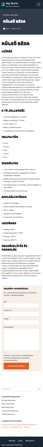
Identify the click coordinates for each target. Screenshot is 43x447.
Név (5, 302)
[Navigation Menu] (39, 4)
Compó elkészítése (8, 414)
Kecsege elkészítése (9, 400)
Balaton (27, 427)
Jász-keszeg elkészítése (10, 411)
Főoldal (12, 441)
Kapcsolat (29, 441)
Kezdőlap (6, 15)
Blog (20, 441)
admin (8, 28)
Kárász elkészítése (8, 404)
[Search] (39, 389)
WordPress (18, 445)
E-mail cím (8, 310)
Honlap (6, 319)
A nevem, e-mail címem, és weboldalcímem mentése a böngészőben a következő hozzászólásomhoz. (18, 358)
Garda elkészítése (8, 407)
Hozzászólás (9, 327)
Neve (3, 445)
